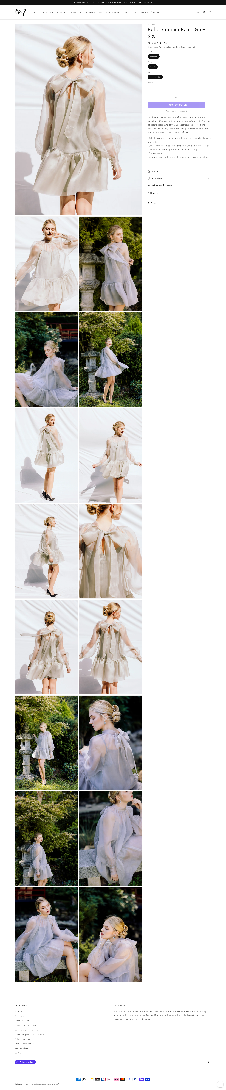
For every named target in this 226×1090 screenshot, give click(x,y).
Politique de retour (23, 1039)
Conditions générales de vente (28, 1030)
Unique (155, 57)
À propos (19, 1011)
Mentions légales (22, 1048)
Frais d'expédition (165, 47)
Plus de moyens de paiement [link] (176, 111)
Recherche (19, 1016)
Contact (18, 1053)
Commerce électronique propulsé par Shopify (44, 1084)
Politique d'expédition (24, 1043)
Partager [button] (154, 203)
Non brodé (156, 77)
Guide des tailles (155, 193)
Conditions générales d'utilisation (29, 1034)
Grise (154, 67)
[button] (198, 12)
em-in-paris (24, 1084)
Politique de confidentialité (26, 1025)
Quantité (151, 83)
